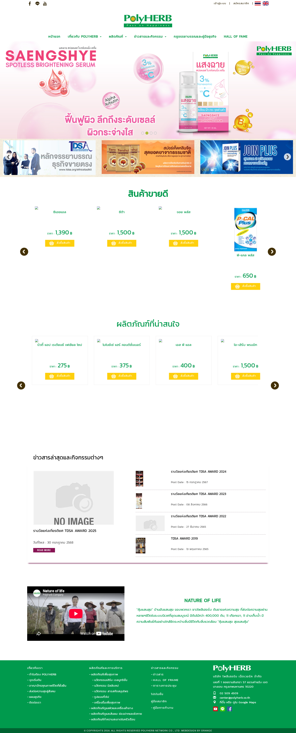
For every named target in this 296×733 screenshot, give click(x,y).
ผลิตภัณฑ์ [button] (117, 36)
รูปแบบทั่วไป (101, 696)
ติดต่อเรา (35, 702)
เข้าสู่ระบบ (220, 3)
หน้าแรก (54, 36)
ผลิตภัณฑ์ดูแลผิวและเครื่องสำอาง (112, 708)
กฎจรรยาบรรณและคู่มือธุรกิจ (195, 36)
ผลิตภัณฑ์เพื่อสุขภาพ (104, 674)
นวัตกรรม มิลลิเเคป (106, 685)
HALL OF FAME (236, 36)
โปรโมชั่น (157, 694)
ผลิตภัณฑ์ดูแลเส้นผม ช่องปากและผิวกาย (116, 713)
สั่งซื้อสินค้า (59, 243)
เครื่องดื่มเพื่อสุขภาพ (107, 702)
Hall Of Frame (165, 680)
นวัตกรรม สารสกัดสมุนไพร (111, 691)
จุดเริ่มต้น (35, 680)
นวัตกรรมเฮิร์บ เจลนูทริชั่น (110, 680)
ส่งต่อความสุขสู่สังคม (42, 691)
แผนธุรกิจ (35, 696)
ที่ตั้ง (222, 702)
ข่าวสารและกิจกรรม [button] (149, 36)
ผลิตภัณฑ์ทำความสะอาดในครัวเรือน (113, 719)
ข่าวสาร (158, 674)
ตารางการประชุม (165, 685)
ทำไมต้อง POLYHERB (42, 674)
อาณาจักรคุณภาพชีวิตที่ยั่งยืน (47, 685)
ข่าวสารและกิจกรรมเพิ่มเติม (241, 455)
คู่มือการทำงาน (163, 707)
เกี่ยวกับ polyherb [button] (83, 36)
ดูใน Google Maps (244, 702)
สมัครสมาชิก (241, 3)
